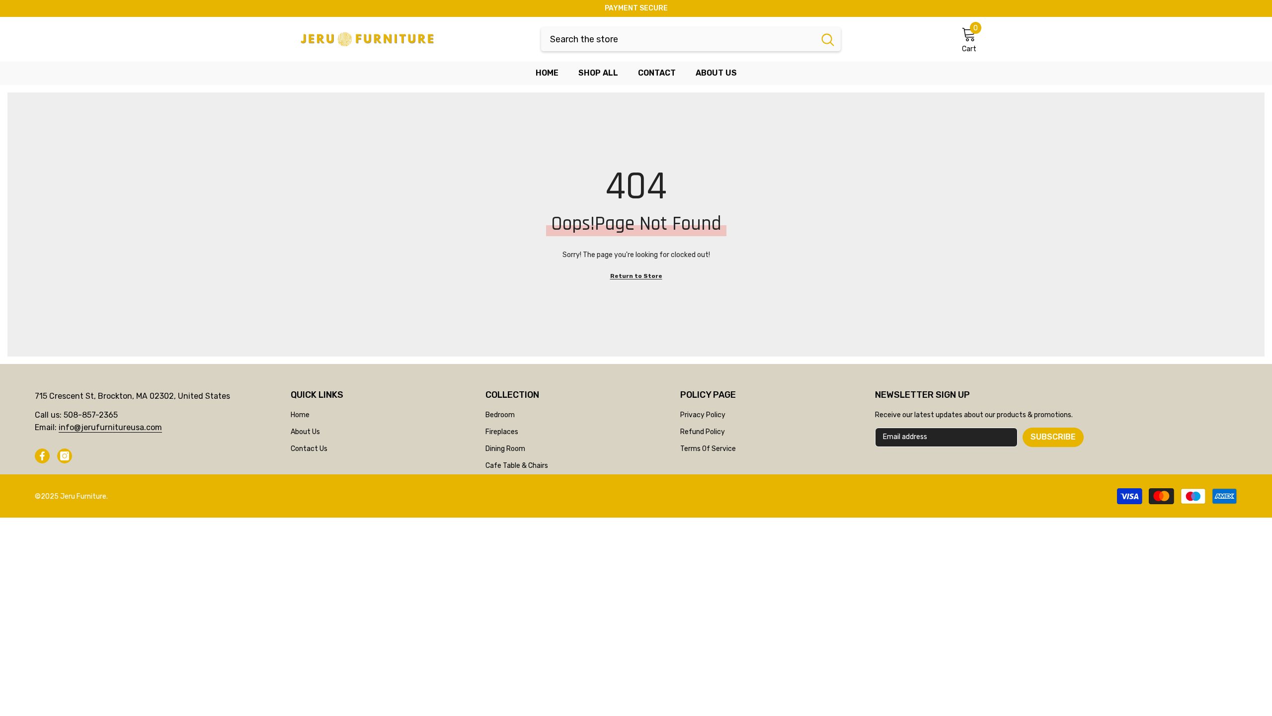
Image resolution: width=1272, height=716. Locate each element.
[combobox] (678, 39)
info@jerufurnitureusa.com (110, 427)
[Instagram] (64, 455)
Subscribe (1053, 437)
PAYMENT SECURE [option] (636, 8)
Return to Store (636, 275)
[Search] (691, 39)
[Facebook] (42, 455)
